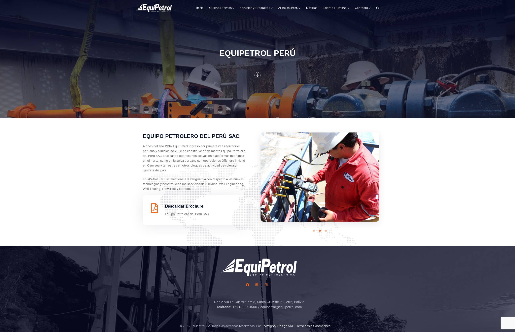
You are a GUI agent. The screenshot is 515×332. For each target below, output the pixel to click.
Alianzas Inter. (288, 8)
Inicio (200, 8)
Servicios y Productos (255, 8)
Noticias (311, 8)
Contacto (361, 8)
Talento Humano (335, 8)
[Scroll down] (257, 75)
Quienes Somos (220, 8)
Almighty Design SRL (279, 326)
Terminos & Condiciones (313, 326)
